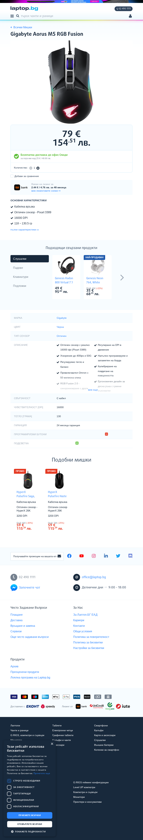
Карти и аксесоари (104, 735)
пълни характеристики (23, 229)
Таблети (57, 725)
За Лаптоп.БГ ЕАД (85, 614)
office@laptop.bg (94, 577)
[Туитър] (118, 556)
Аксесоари (58, 745)
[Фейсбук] (69, 556)
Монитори (79, 797)
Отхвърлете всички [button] (29, 824)
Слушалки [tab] (19, 258)
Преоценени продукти (24, 671)
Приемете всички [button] (29, 815)
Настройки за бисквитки (88, 648)
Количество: (21, 167)
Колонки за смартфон (106, 749)
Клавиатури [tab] (20, 276)
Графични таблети (62, 735)
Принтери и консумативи (87, 801)
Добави (26, 176)
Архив (14, 666)
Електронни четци (62, 730)
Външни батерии (104, 745)
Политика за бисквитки (88, 642)
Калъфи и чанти (61, 740)
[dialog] (29, 788)
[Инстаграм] (94, 556)
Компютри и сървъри (85, 792)
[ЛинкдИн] (106, 556)
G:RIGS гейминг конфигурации (91, 782)
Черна (60, 327)
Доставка (16, 620)
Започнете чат (29, 587)
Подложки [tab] (19, 285)
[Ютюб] (81, 556)
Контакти (79, 625)
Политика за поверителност (91, 636)
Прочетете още (41, 773)
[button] (29, 831)
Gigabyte (62, 317)
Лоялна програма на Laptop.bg (30, 677)
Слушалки (100, 740)
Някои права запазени (22, 831)
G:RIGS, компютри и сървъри (27, 735)
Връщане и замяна (22, 625)
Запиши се (59, 556)
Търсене (18, 15)
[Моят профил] (130, 16)
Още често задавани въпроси (29, 636)
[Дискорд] (130, 556)
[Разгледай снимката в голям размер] (71, 82)
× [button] (52, 744)
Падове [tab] (18, 267)
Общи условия (82, 631)
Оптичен (61, 336)
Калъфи (98, 730)
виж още (93, 389)
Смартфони (101, 725)
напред (122, 277)
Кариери (78, 620)
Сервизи (16, 631)
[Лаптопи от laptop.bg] (24, 8)
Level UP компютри (84, 787)
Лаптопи (15, 725)
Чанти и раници (19, 730)
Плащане (16, 614)
